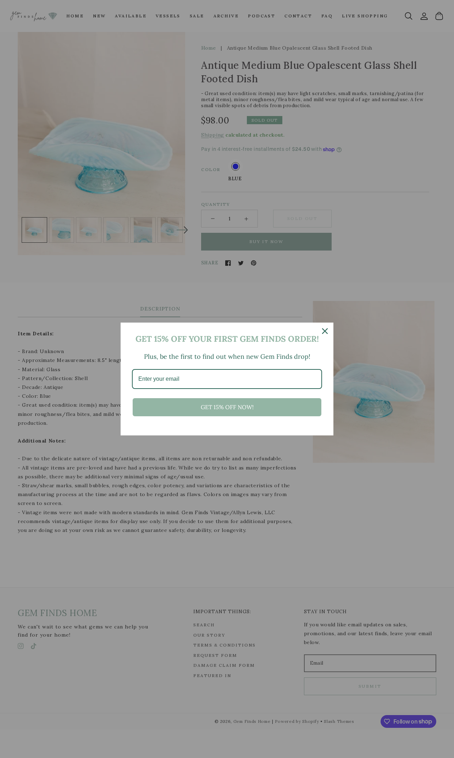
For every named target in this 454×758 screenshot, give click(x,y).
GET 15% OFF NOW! (227, 407)
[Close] (324, 331)
